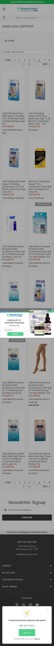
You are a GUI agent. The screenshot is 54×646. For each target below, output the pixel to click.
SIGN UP (15, 334)
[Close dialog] (52, 310)
